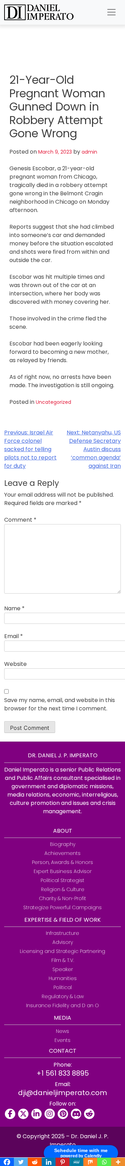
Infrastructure (62, 933)
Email (13, 636)
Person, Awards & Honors (62, 862)
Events (62, 1040)
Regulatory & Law (63, 996)
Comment (20, 520)
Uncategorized (53, 402)
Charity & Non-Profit (62, 898)
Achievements (62, 853)
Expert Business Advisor (63, 871)
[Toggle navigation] (111, 12)
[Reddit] (89, 1114)
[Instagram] (49, 1114)
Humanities (63, 978)
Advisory (62, 942)
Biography (62, 844)
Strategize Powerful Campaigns (62, 907)
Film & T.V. (62, 960)
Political (62, 987)
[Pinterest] (63, 1114)
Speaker (62, 969)
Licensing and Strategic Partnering (62, 951)
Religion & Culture (62, 889)
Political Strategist (62, 880)
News (62, 1031)
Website (15, 664)
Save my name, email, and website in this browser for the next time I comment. (59, 704)
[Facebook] (10, 1114)
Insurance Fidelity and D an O (62, 1005)
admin (89, 151)
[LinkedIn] (36, 1114)
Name (14, 608)
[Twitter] (23, 1114)
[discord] (76, 1114)
